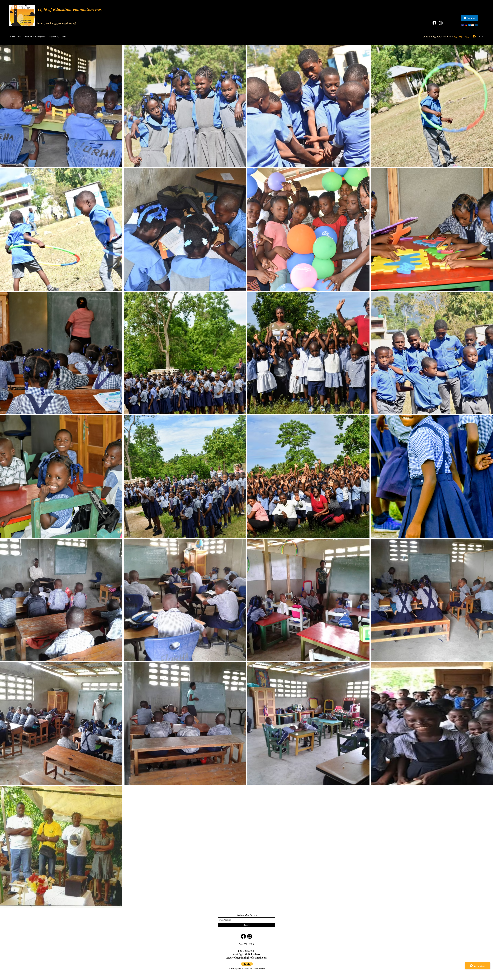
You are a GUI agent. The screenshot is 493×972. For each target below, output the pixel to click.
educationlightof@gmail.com (438, 36)
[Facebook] (434, 22)
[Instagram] (440, 22)
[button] (247, 964)
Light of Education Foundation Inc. (70, 9)
